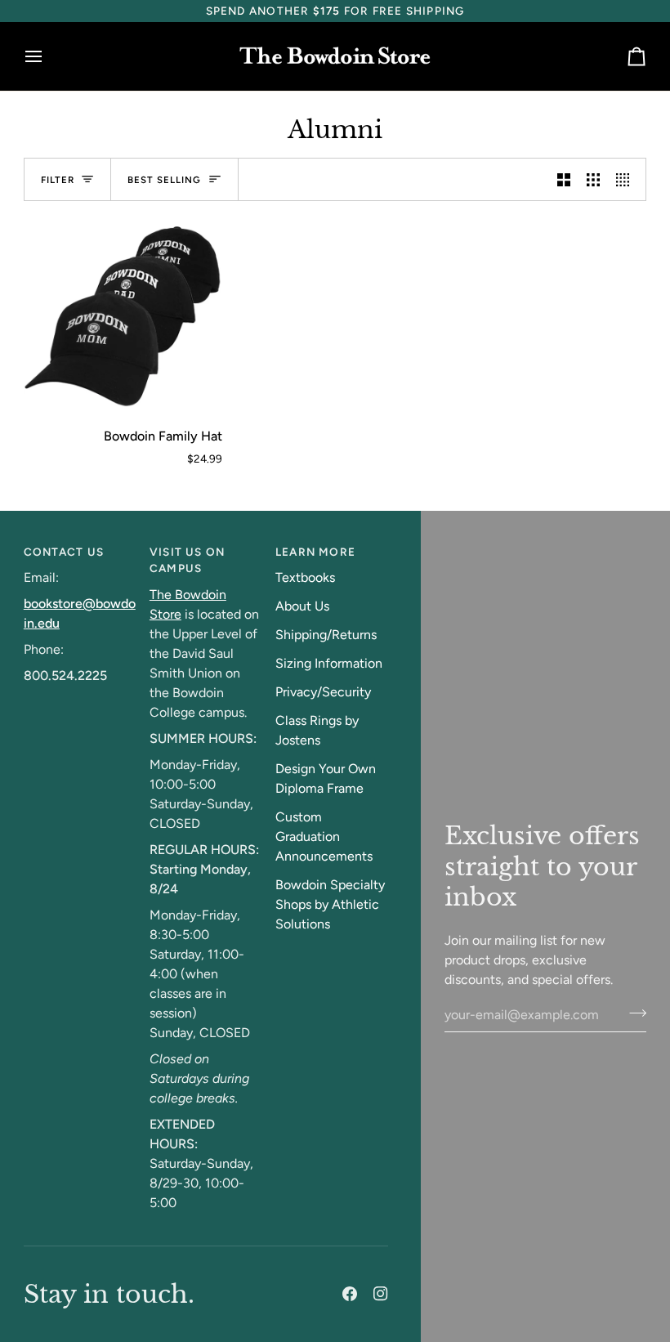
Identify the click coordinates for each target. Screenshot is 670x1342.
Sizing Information (328, 663)
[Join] (632, 1013)
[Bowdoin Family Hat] (123, 313)
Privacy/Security (323, 692)
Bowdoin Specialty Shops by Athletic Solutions (330, 904)
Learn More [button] (315, 551)
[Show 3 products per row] (593, 179)
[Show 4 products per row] (626, 179)
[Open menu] (48, 57)
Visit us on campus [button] (187, 560)
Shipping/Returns (326, 634)
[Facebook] (349, 1293)
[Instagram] (380, 1293)
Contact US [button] (64, 551)
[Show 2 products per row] (563, 179)
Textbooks (305, 577)
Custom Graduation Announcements (324, 836)
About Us (302, 606)
